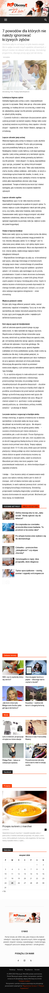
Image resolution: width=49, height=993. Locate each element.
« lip (4, 891)
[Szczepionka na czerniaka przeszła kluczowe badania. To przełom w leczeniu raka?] (8, 527)
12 (19, 874)
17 (5, 878)
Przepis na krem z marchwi (17, 826)
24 (5, 883)
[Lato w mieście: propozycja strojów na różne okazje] (13, 727)
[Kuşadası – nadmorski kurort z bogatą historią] (36, 693)
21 (31, 878)
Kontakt (37, 970)
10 (5, 874)
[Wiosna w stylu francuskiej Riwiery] (36, 727)
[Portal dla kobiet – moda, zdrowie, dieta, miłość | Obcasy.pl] (24, 8)
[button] (5, 20)
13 (25, 874)
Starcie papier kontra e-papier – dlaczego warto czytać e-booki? (34, 679)
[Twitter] (30, 960)
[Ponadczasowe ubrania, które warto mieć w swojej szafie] (36, 750)
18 (12, 878)
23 (43, 878)
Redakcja (12, 970)
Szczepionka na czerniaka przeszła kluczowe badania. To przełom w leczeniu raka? (29, 527)
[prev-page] (3, 582)
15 (37, 874)
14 (31, 874)
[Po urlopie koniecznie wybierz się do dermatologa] (8, 539)
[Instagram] (24, 960)
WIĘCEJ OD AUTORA (30, 507)
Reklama (20, 970)
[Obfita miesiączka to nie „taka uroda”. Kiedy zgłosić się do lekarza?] (8, 515)
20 (25, 878)
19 (19, 878)
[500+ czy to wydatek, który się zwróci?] (13, 667)
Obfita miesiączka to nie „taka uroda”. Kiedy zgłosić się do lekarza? (29, 516)
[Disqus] (24, 620)
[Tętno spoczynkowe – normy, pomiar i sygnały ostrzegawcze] (8, 573)
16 (43, 874)
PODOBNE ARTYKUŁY (12, 507)
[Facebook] (18, 960)
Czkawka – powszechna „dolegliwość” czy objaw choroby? (26, 550)
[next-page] (7, 582)
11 (12, 874)
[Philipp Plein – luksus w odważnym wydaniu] (13, 750)
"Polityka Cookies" (24, 981)
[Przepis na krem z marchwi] (24, 807)
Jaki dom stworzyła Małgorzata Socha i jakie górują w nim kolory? (11, 705)
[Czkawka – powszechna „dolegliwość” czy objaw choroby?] (8, 550)
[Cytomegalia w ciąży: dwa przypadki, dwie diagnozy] (8, 562)
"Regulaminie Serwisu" (29, 986)
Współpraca (29, 970)
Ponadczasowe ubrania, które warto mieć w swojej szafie (35, 762)
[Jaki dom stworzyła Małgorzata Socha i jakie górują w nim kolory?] (13, 693)
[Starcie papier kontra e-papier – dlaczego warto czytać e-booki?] (36, 667)
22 (37, 878)
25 (12, 883)
